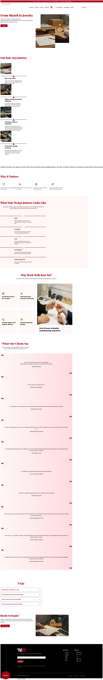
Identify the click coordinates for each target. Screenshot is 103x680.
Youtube (79, 660)
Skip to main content (7, 4)
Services (36, 7)
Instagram (80, 654)
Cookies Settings (83, 675)
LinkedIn (79, 658)
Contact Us (84, 7)
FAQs (66, 659)
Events (72, 7)
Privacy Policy (30, 665)
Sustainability (66, 7)
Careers (66, 660)
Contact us (4, 25)
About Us (31, 7)
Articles (41, 7)
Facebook (80, 652)
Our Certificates (59, 7)
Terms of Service (76, 675)
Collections (47, 7)
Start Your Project (5, 626)
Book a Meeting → (68, 1)
